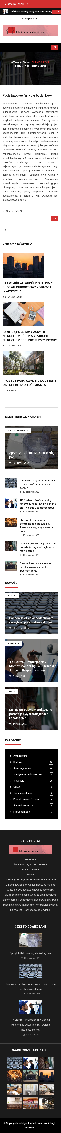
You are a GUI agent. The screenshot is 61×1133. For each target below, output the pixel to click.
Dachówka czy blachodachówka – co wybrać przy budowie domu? (39, 484)
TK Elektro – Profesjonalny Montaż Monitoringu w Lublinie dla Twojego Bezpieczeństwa (38, 504)
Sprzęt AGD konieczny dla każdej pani (30, 953)
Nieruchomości (21, 811)
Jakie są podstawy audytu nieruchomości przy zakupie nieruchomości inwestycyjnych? (30, 336)
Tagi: (54, 218)
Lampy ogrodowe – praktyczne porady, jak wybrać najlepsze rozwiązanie (38, 547)
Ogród (11, 691)
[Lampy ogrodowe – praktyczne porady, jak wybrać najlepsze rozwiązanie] (5, 11)
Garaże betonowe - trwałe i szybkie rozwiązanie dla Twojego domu (36, 567)
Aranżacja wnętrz (23, 768)
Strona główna (20, 62)
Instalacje (13, 643)
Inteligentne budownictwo (27, 774)
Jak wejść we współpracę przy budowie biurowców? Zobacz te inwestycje (28, 287)
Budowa (12, 595)
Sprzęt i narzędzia (18, 430)
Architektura (20, 755)
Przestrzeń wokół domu (26, 799)
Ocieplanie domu (22, 793)
